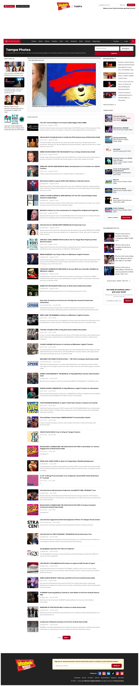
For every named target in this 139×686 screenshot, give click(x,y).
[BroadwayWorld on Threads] (117, 673)
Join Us (97, 678)
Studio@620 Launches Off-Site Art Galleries (57, 549)
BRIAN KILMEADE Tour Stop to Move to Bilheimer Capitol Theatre (64, 254)
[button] (133, 41)
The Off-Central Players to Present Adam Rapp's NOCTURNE (63, 123)
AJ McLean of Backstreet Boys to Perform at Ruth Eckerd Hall (63, 622)
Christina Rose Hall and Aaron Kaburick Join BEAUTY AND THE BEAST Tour (68, 490)
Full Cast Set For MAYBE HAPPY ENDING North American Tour (14, 69)
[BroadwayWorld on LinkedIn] (108, 673)
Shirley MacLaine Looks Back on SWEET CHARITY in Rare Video (126, 75)
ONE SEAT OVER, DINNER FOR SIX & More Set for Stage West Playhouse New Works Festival (14, 123)
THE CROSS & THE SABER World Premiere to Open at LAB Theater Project (67, 563)
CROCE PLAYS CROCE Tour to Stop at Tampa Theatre (60, 432)
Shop (81, 41)
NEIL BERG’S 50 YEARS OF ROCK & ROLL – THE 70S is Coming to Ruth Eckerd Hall (69, 359)
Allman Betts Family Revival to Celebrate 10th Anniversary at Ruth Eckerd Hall (70, 137)
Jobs (66, 41)
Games (87, 41)
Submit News (105, 678)
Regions (114, 678)
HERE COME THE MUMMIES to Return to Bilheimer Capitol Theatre (64, 315)
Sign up (128, 301)
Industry (54, 41)
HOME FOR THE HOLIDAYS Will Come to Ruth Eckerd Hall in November (66, 286)
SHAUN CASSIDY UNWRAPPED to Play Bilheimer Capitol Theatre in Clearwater (69, 388)
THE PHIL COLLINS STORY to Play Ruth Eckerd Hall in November (63, 330)
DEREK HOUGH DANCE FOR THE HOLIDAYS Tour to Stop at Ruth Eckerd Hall (67, 152)
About (84, 678)
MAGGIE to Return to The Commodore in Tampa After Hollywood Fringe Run (69, 210)
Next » (66, 638)
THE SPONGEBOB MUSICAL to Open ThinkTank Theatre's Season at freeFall (68, 403)
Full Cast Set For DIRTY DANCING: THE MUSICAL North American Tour (66, 534)
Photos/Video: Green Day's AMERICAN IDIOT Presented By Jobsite (65, 418)
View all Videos (108, 105)
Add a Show (126, 217)
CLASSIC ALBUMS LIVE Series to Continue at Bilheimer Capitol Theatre (66, 344)
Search (114, 53)
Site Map (121, 678)
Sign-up (122, 5)
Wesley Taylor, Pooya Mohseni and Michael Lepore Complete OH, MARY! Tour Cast (13, 104)
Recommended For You (111, 228)
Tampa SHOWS (108, 110)
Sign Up (117, 666)
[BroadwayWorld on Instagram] (104, 673)
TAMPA (78, 6)
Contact (90, 678)
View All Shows (113, 217)
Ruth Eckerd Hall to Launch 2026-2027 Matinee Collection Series (65, 181)
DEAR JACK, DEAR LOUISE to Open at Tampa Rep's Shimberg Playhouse (67, 461)
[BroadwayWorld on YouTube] (122, 673)
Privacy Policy (119, 681)
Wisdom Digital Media (92, 681)
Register (116, 41)
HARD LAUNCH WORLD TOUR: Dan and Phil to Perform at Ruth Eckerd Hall (67, 578)
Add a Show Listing (22, 6)
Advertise (77, 678)
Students (74, 41)
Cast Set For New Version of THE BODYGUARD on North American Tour (13, 86)
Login (126, 41)
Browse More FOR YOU (117, 281)
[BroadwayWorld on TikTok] (113, 673)
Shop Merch (10, 6)
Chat (61, 41)
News (41, 41)
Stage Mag (96, 41)
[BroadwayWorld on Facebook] (99, 673)
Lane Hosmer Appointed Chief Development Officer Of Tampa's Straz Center (70, 520)
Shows (47, 41)
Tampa (33, 41)
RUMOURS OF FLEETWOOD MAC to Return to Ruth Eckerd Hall (63, 607)
